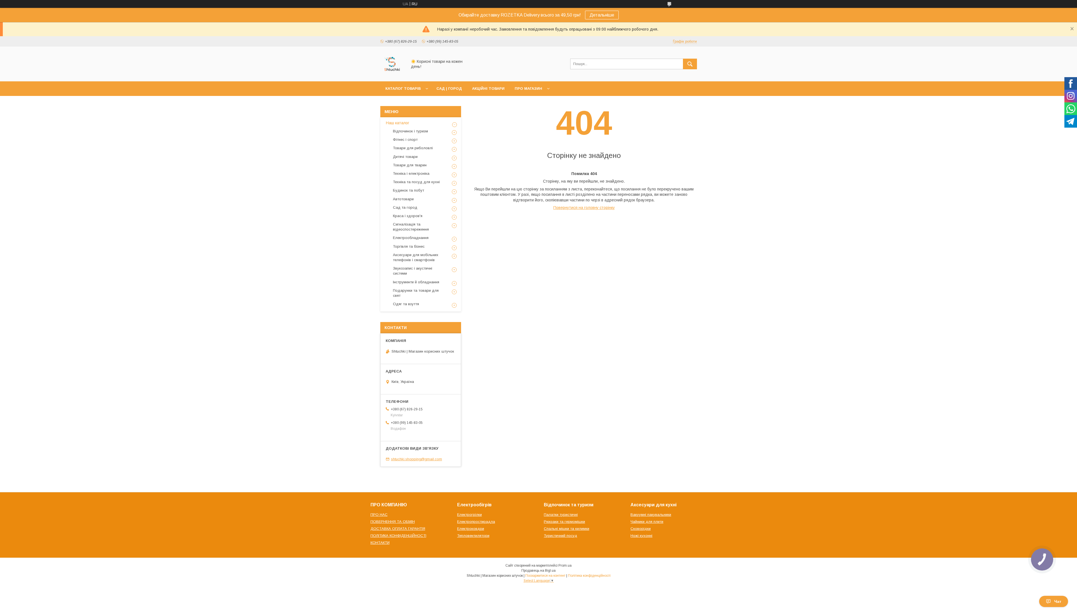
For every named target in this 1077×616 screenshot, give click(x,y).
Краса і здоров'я (407, 216)
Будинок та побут (408, 190)
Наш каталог (397, 123)
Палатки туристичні (561, 514)
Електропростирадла (476, 522)
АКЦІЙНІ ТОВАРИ (488, 88)
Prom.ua (565, 565)
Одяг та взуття (406, 304)
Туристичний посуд (560, 536)
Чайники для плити (646, 522)
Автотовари (403, 199)
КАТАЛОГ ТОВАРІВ (403, 88)
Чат (1057, 601)
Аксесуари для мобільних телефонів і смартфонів (415, 257)
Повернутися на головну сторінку (584, 207)
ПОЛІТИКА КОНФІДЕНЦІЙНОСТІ (398, 536)
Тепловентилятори (473, 536)
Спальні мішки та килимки (566, 529)
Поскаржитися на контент (545, 576)
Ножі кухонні (641, 536)
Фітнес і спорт (405, 139)
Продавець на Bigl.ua (538, 571)
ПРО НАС (379, 514)
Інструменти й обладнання (416, 282)
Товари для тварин (410, 165)
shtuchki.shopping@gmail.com (416, 459)
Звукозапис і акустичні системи (412, 270)
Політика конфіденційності (589, 576)
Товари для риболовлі (413, 148)
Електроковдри (470, 529)
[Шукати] (690, 64)
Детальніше (602, 15)
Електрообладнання (411, 238)
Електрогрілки (469, 514)
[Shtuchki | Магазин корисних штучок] (392, 74)
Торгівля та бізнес (409, 246)
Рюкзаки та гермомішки (564, 522)
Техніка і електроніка (411, 173)
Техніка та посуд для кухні (416, 182)
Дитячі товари (405, 157)
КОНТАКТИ (380, 543)
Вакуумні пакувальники (650, 514)
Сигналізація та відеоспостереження (411, 226)
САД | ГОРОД (449, 88)
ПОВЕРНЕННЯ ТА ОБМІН (392, 522)
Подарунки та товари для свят (416, 293)
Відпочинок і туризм (410, 131)
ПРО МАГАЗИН (528, 88)
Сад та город (405, 207)
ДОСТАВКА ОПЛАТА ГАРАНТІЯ (397, 529)
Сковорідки (640, 529)
